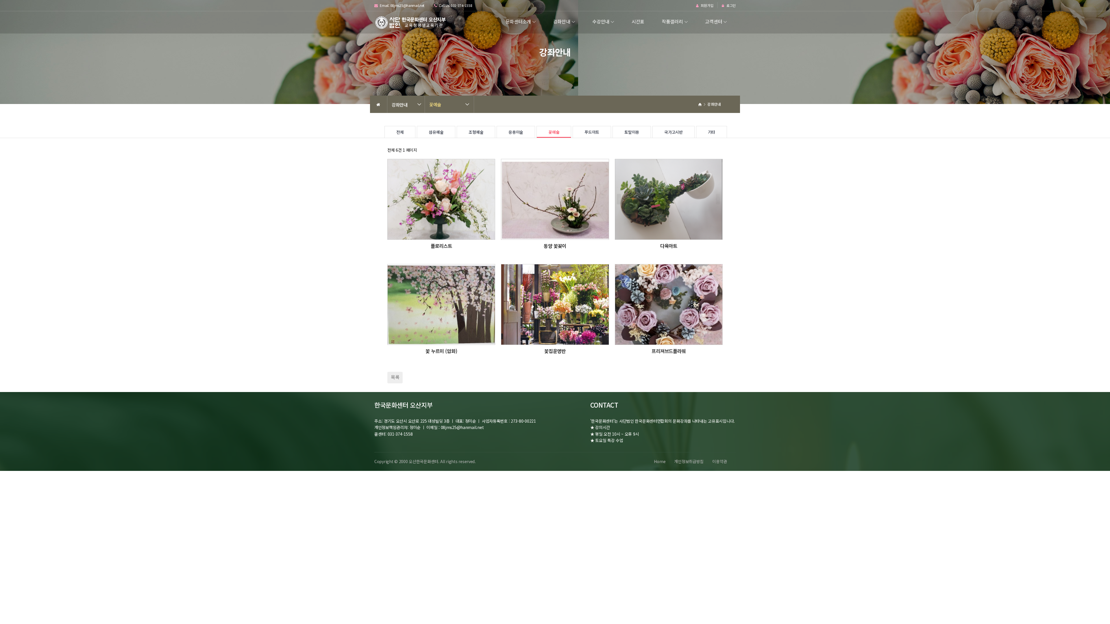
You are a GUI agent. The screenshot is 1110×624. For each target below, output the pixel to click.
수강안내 (600, 21)
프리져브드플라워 (669, 351)
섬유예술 (436, 132)
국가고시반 (673, 132)
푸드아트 (591, 132)
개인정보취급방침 (689, 461)
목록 (395, 377)
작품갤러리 (672, 21)
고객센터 (713, 21)
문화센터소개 (518, 21)
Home (659, 461)
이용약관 (719, 461)
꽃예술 (435, 104)
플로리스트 (441, 245)
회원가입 (706, 6)
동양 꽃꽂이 (555, 245)
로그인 (731, 6)
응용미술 (515, 132)
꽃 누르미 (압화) (441, 351)
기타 (711, 132)
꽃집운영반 (555, 351)
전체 (400, 132)
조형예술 (476, 132)
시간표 (638, 21)
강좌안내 (561, 21)
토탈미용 (631, 132)
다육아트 (668, 245)
